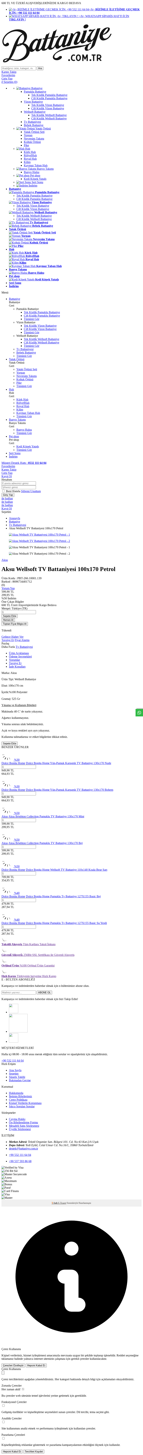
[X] (13, 1041)
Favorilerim (8, 466)
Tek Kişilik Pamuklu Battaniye (34, 195)
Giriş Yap (6, 473)
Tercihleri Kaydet (34, 1451)
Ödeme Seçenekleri (20, 656)
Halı (11, 389)
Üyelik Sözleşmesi (20, 1129)
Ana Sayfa (15, 1070)
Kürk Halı (22, 399)
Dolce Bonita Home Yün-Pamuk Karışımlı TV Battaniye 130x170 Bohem (69, 789)
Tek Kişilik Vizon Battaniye (32, 205)
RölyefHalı (22, 402)
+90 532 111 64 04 (12, 1060)
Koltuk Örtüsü (24, 379)
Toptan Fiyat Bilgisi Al (14, 623)
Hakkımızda (16, 1093)
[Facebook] (18, 1031)
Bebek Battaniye (26, 352)
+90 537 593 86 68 (20, 1161)
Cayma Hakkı (17, 1119)
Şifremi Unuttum (31, 491)
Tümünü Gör (31, 319)
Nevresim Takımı (26, 376)
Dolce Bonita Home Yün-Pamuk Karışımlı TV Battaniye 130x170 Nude (68, 763)
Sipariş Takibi (17, 1077)
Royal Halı (22, 406)
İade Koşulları (17, 666)
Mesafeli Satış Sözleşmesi (24, 1125)
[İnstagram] (13, 1012)
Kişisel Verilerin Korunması (25, 1103)
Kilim (19, 409)
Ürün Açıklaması (19, 653)
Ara (40, 68)
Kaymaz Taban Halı (28, 412)
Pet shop (14, 436)
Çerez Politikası (18, 1099)
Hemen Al (8, 620)
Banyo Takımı (17, 419)
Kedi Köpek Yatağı (27, 446)
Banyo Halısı (24, 429)
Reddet (121, 1355)
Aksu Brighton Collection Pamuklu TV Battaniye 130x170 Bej (45, 843)
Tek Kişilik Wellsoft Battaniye (34, 215)
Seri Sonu (14, 453)
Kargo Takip (8, 469)
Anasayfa (14, 518)
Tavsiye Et (7, 640)
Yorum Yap (8, 588)
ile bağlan (7, 498)
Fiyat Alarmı (22, 640)
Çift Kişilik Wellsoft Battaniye (34, 219)
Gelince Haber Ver (12, 636)
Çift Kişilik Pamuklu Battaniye (34, 199)
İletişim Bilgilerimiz (20, 1096)
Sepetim (13, 1073)
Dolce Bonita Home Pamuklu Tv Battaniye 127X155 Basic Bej (63, 896)
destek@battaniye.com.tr (23, 1148)
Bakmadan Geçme (20, 1080)
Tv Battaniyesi (25, 349)
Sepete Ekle (9, 616)
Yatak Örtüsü (16, 359)
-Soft (55, 1203)
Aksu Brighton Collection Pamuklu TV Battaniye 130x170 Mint (46, 816)
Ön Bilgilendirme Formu (23, 1122)
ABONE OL (44, 992)
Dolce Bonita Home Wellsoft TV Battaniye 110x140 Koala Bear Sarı (66, 869)
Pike (19, 382)
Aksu (4, 560)
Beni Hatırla (13, 491)
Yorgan (20, 372)
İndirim (13, 456)
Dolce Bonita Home (13, 763)
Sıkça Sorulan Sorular (22, 1106)
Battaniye (14, 298)
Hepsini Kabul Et (36, 1365)
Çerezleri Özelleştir (13, 1365)
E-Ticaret (62, 1203)
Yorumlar (14, 659)
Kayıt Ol (6, 476)
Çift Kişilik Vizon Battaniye (32, 209)
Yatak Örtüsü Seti (26, 369)
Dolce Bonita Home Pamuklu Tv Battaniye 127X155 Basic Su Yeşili (66, 923)
